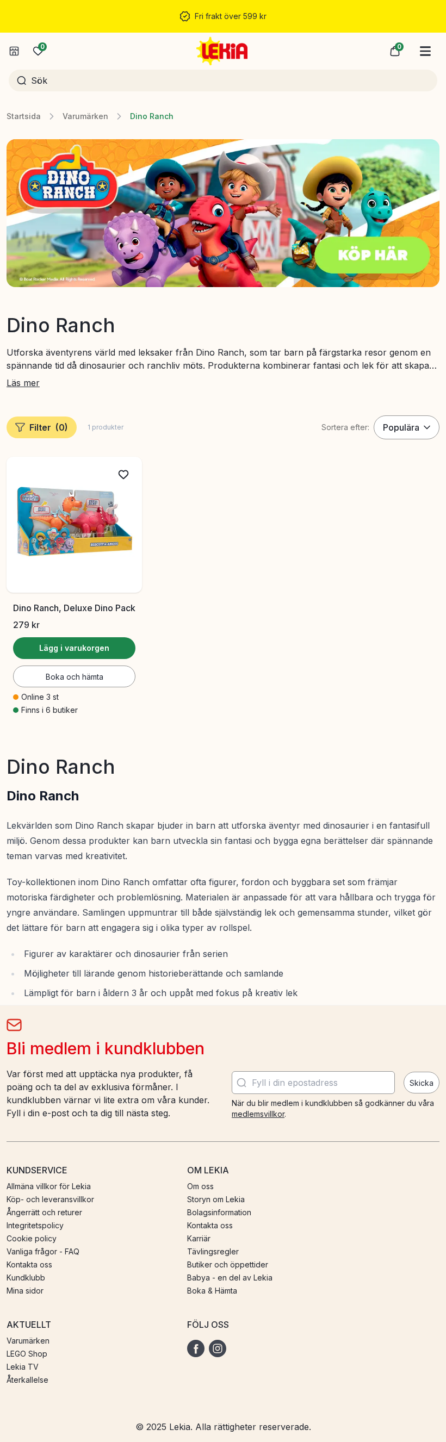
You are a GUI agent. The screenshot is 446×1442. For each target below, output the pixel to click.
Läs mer (23, 382)
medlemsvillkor (258, 1113)
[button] (394, 51)
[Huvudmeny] (425, 51)
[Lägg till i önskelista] (123, 474)
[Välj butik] (14, 51)
